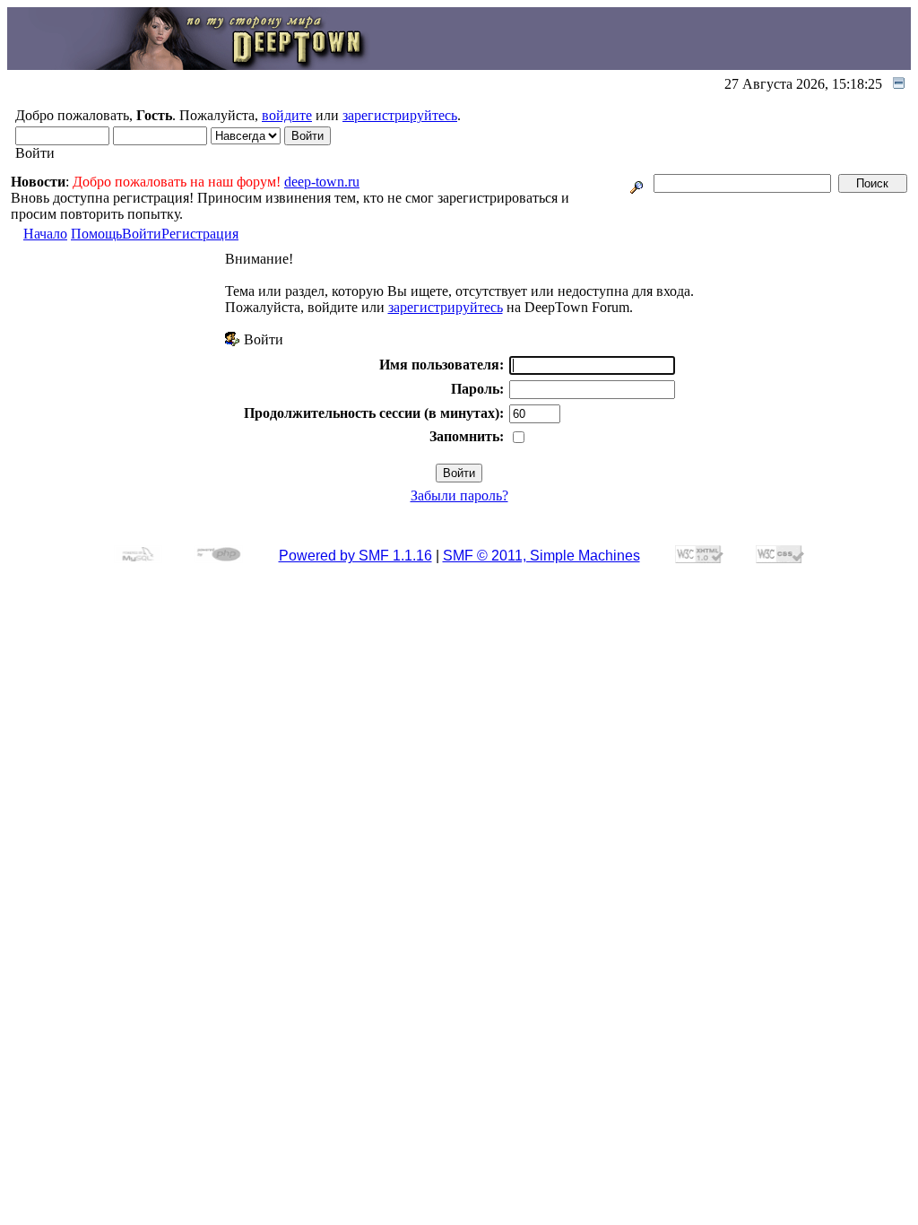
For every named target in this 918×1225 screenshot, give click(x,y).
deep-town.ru (321, 181)
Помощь (96, 233)
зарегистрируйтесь (399, 115)
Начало (45, 233)
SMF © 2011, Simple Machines (541, 555)
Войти (141, 233)
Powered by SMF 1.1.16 (355, 555)
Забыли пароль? (459, 495)
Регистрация (199, 233)
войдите (287, 115)
